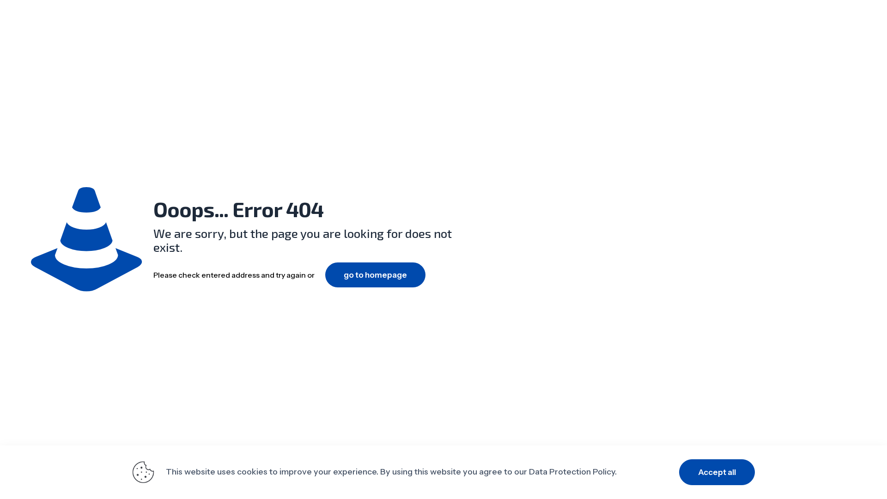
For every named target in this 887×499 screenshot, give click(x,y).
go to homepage (375, 275)
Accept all (717, 472)
